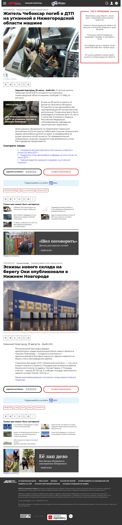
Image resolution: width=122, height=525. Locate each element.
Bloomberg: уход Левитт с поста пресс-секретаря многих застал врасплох (100, 18)
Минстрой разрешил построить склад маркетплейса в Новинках (63, 433)
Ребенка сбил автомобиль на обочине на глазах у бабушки (25, 208)
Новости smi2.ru (11, 256)
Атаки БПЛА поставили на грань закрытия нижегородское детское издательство (64, 426)
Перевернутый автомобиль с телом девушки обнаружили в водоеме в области (62, 209)
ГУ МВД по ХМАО (9, 79)
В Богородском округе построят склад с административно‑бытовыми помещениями (20, 443)
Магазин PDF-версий (67, 481)
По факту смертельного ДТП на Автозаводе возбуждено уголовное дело (25, 224)
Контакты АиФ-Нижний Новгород (47, 484)
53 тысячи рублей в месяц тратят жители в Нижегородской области (99, 56)
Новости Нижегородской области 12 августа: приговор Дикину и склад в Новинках (26, 434)
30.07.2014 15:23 (8, 10)
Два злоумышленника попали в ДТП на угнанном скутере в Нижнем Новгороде (63, 217)
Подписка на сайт (25, 484)
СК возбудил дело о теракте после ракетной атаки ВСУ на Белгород (99, 46)
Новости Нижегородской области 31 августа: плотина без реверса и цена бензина (99, 27)
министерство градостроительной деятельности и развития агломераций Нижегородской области (40, 332)
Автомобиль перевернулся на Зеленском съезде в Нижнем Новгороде (25, 217)
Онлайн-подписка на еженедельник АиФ (93, 481)
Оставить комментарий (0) (61, 172)
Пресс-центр (43, 481)
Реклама (54, 481)
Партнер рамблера (39, 516)
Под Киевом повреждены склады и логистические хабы (26, 426)
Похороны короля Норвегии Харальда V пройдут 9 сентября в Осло (99, 37)
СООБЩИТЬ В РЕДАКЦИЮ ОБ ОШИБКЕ (76, 484)
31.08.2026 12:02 (9, 263)
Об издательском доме (27, 481)
